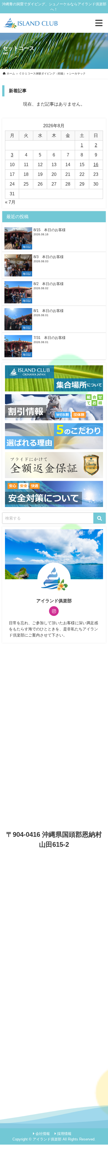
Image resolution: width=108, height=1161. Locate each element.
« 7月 (10, 202)
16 (95, 164)
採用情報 (64, 1134)
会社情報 (42, 1134)
